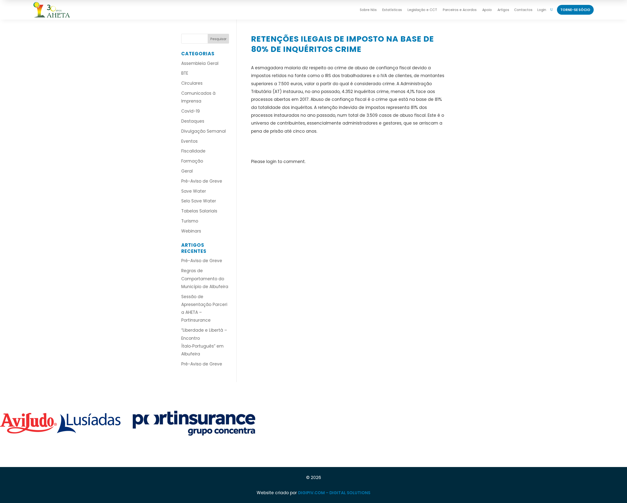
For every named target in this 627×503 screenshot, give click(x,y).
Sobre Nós (368, 9)
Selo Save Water (198, 201)
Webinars (191, 231)
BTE (184, 73)
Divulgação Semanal (203, 131)
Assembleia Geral (199, 63)
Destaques (192, 121)
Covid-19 (190, 111)
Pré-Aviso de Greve (201, 181)
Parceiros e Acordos (460, 9)
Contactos (523, 9)
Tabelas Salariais (199, 211)
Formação (192, 161)
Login (541, 9)
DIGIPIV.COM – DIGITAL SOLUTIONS (334, 493)
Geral (187, 171)
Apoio (487, 9)
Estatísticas (392, 9)
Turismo (189, 221)
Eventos (189, 141)
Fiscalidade (193, 151)
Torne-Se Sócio (575, 9)
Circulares (192, 83)
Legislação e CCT (422, 9)
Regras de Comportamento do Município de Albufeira (204, 279)
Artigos (503, 9)
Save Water (193, 191)
